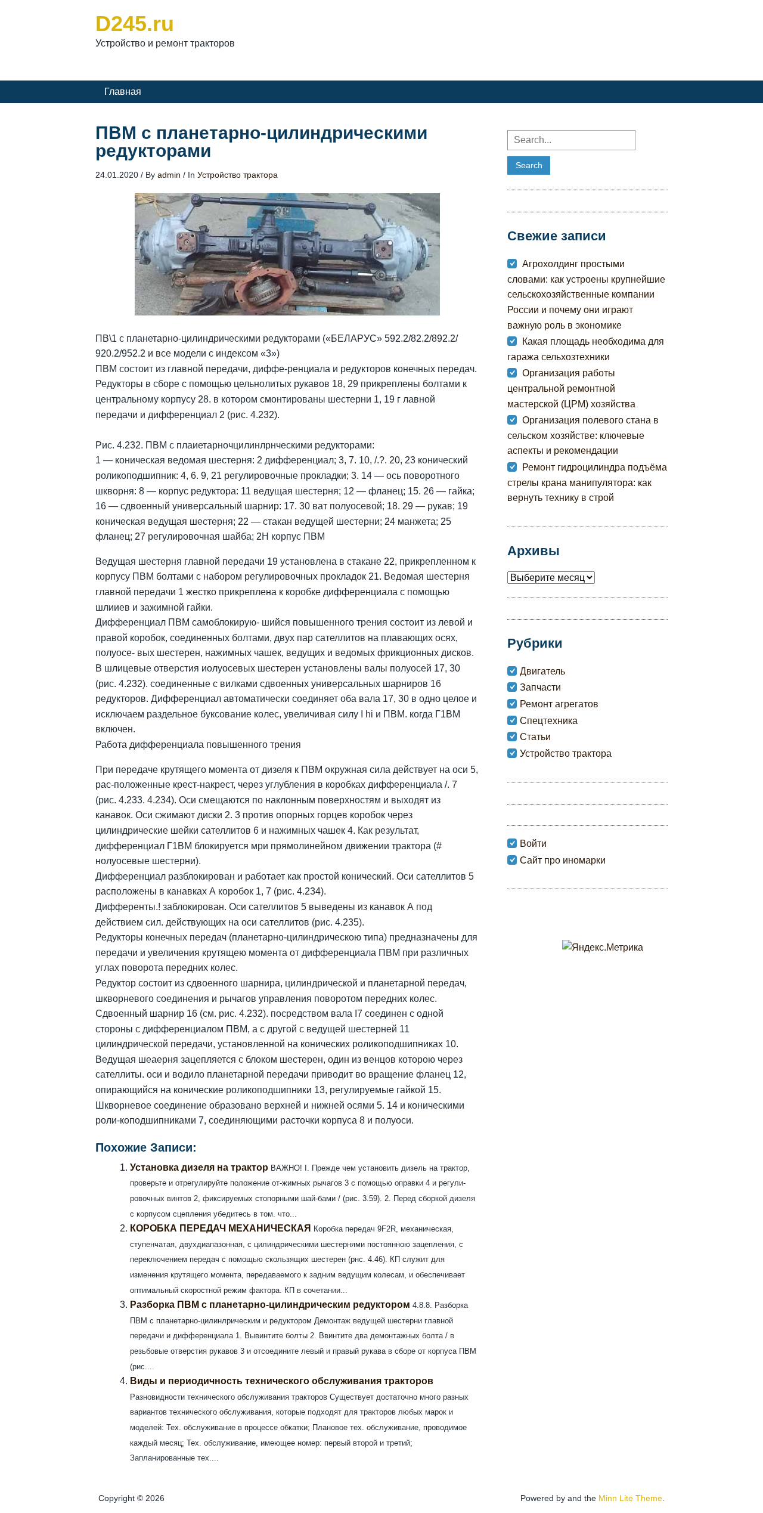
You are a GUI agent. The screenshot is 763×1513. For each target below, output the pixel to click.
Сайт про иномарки (563, 860)
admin (169, 175)
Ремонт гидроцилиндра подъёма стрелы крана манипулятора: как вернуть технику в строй (587, 482)
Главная (122, 91)
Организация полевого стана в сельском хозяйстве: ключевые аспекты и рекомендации (583, 435)
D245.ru (134, 23)
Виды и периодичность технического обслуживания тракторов (281, 1381)
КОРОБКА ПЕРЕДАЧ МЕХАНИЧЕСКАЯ (220, 1228)
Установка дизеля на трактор (199, 1167)
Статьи (535, 737)
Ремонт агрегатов (559, 704)
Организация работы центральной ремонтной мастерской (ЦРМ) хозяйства (571, 388)
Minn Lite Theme (630, 1498)
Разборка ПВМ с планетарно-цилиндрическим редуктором (270, 1304)
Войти (533, 844)
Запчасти (540, 687)
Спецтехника (549, 721)
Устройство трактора (237, 175)
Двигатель (542, 671)
